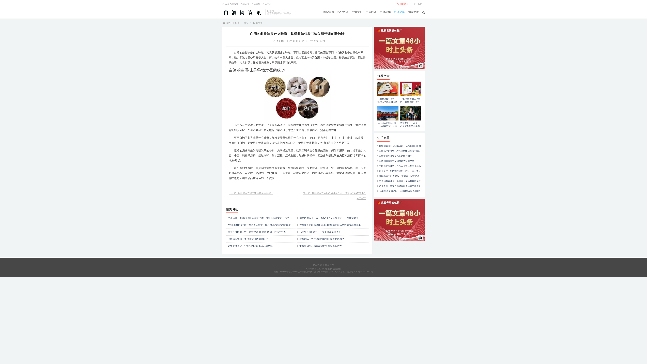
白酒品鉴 (399, 12)
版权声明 (329, 265)
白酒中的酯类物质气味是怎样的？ (395, 156)
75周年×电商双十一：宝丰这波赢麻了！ (320, 232)
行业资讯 (342, 12)
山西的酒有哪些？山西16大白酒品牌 (396, 161)
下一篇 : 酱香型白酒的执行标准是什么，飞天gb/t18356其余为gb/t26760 (334, 196)
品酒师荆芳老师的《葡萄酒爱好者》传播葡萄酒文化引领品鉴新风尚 (258, 219)
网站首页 (328, 12)
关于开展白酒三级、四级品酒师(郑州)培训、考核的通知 (257, 232)
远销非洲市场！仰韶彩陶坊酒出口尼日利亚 (250, 246)
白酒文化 (357, 12)
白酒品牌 (385, 12)
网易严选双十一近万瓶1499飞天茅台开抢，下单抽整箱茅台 (330, 218)
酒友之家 (413, 12)
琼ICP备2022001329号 (363, 271)
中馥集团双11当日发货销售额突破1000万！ (321, 246)
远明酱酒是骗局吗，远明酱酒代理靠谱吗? (399, 191)
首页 (246, 23)
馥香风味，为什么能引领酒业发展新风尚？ (321, 239)
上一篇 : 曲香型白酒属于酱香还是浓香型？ (251, 193)
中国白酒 (371, 12)
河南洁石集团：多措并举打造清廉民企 (248, 239)
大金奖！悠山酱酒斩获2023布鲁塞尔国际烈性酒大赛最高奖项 (330, 226)
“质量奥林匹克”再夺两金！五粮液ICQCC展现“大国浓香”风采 (259, 225)
